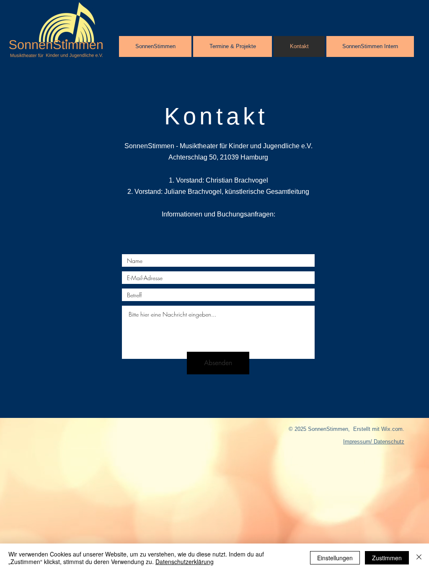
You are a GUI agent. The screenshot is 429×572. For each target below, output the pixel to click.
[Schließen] (419, 557)
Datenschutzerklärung (184, 561)
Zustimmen (387, 558)
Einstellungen (335, 558)
